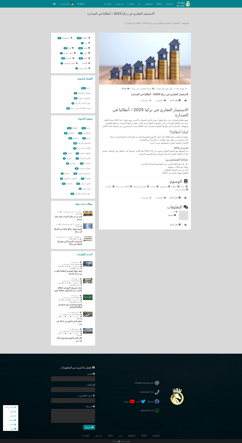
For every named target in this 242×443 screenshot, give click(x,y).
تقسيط (67, 58)
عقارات (108, 186)
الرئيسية (169, 4)
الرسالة (89, 406)
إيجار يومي (82, 68)
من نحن (98, 435)
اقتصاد (86, 178)
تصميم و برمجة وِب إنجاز (121, 441)
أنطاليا (159, 4)
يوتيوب (127, 401)
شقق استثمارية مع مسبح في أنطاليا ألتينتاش (70, 305)
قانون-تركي (180, 189)
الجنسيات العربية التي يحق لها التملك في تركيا (70, 242)
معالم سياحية (83, 168)
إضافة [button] (171, 215)
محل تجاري (67, 53)
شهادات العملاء (82, 93)
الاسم (90, 374)
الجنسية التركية (140, 186)
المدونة (176, 23)
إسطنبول (164, 186)
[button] (185, 100)
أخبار (67, 153)
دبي (139, 4)
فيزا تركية (85, 188)
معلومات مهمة (82, 98)
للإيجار (85, 63)
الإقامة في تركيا (123, 186)
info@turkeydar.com (145, 383)
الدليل (110, 435)
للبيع (84, 58)
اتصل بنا (107, 4)
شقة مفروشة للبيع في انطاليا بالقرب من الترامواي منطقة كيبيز (68, 289)
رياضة (65, 173)
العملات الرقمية (69, 178)
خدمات (67, 183)
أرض (84, 53)
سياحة (153, 186)
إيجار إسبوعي (68, 63)
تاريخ (86, 138)
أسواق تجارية (83, 153)
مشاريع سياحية (82, 173)
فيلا (67, 48)
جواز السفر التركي (81, 103)
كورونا (67, 158)
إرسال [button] (88, 427)
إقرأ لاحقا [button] (174, 100)
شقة (83, 48)
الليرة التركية (83, 158)
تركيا (183, 186)
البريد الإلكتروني (86, 395)
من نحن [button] (120, 4)
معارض (71, 163)
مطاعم (69, 133)
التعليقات (160, 100)
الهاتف (90, 384)
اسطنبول (148, 4)
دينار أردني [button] (66, 4)
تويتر (138, 401)
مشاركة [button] (145, 100)
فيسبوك (151, 401)
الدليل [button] (131, 4)
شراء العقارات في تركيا (142, 88)
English (80, 4)
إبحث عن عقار (9, 407)
